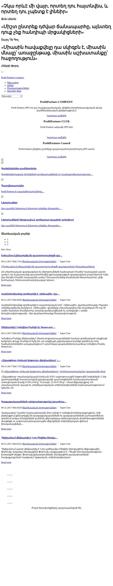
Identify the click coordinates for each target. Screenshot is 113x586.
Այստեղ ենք (14, 91)
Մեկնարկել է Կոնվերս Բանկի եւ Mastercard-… (28, 327)
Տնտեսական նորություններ (39, 261)
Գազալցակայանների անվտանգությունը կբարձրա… (34, 401)
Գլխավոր (13, 82)
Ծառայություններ (18, 88)
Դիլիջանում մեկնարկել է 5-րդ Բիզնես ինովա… (29, 437)
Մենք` (10, 85)
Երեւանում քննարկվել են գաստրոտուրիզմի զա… (31, 255)
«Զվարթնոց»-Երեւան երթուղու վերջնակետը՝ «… (30, 360)
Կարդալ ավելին (56, 115)
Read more (6, 285)
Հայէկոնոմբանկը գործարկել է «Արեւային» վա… (30, 294)
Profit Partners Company (12, 77)
